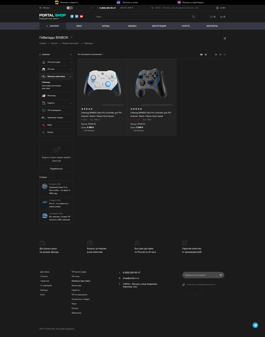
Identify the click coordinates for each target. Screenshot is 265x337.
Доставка (44, 272)
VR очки (75, 276)
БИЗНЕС (132, 26)
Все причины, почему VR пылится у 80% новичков (59, 218)
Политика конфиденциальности (201, 284)
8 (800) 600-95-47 (108, 8)
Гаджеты (76, 290)
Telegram (192, 295)
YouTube (199, 295)
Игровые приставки (81, 281)
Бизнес (75, 308)
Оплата (44, 276)
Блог (79, 26)
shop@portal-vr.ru (131, 278)
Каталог (54, 26)
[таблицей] (224, 54)
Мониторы (76, 285)
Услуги (186, 26)
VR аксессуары (79, 272)
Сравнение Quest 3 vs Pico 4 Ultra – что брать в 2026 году (59, 190)
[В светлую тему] (69, 8)
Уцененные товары (81, 299)
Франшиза (76, 313)
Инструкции (159, 26)
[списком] (220, 54)
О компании (46, 285)
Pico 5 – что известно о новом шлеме (59, 205)
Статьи (43, 177)
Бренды (44, 290)
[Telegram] (91, 8)
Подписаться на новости (195, 275)
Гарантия (44, 281)
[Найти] (193, 17)
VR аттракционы (79, 294)
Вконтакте (185, 295)
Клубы (106, 26)
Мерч (74, 303)
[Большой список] (206, 54)
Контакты (212, 26)
